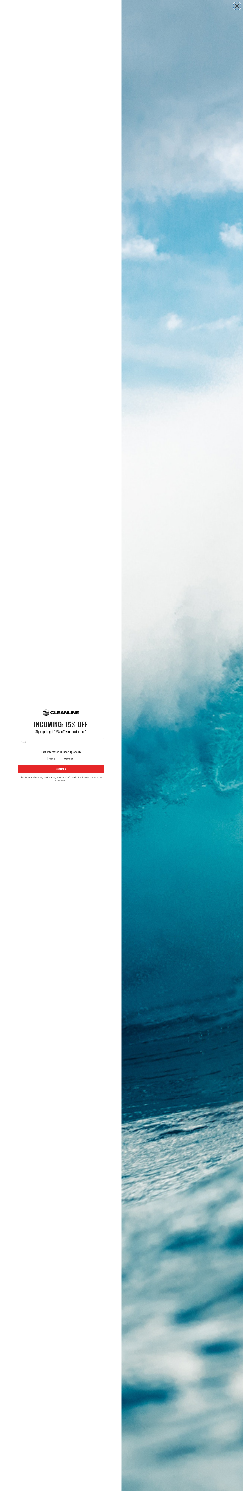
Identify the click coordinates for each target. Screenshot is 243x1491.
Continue (61, 769)
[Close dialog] (237, 6)
